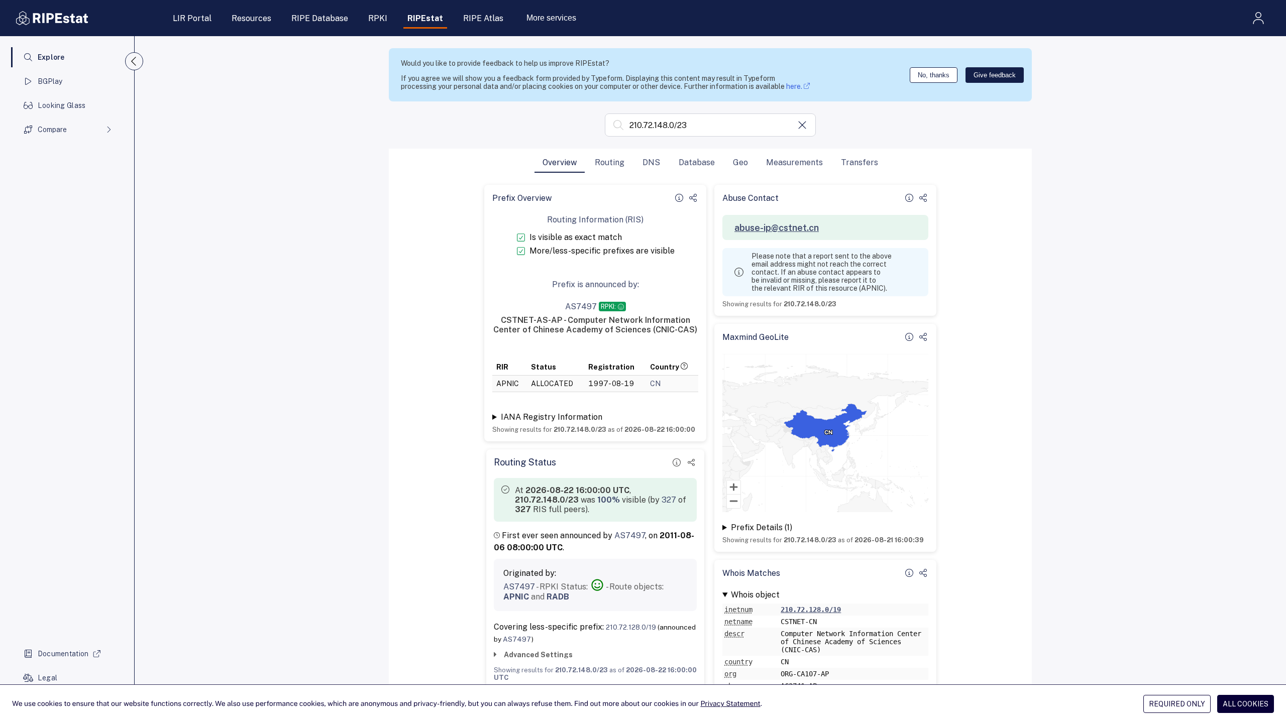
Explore (51, 57)
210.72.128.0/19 (631, 627)
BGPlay (50, 81)
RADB (558, 596)
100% (608, 500)
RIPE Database (319, 18)
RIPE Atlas (483, 18)
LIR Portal (192, 18)
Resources (251, 18)
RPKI (377, 18)
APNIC (516, 596)
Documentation (63, 654)
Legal (47, 678)
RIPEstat (425, 18)
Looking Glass (62, 105)
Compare (52, 130)
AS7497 (629, 535)
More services (551, 18)
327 (669, 500)
